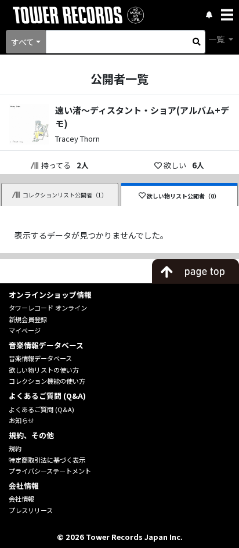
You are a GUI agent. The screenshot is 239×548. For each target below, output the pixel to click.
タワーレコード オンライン (48, 307)
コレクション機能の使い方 (47, 380)
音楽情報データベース (40, 358)
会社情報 (21, 498)
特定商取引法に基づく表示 (47, 459)
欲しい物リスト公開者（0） (183, 196)
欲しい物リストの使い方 (44, 369)
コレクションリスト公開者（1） (65, 194)
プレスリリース (31, 510)
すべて (22, 42)
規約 (15, 448)
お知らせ (21, 420)
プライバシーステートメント (50, 470)
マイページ (25, 330)
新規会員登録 (28, 319)
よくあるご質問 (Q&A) (41, 409)
